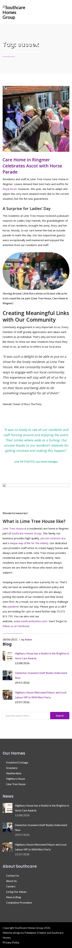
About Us (11, 880)
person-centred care (53, 538)
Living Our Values (16, 891)
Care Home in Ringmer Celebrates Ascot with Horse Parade (32, 166)
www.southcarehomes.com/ (31, 621)
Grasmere (11, 767)
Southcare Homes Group (26, 533)
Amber (28, 639)
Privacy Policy (11, 942)
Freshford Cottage (17, 762)
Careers (10, 886)
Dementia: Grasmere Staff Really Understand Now (41, 675)
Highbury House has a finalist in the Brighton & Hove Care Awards (42, 656)
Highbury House (15, 778)
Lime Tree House (13, 528)
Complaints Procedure (19, 902)
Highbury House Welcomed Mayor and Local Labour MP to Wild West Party (40, 695)
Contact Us (12, 875)
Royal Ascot (10, 189)
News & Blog (13, 897)
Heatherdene (13, 773)
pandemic (14, 606)
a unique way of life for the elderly (28, 543)
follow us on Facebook (16, 626)
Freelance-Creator (35, 932)
